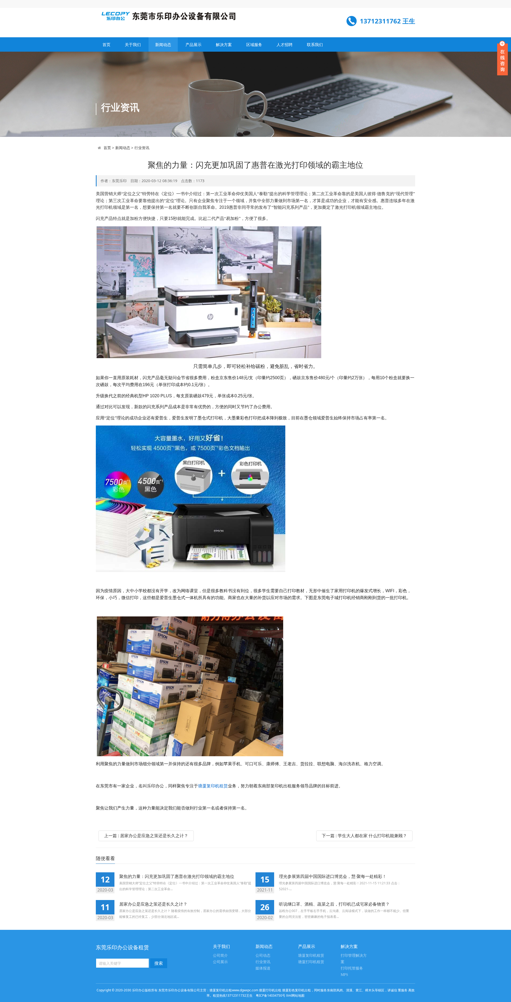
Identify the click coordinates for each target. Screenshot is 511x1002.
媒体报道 (263, 968)
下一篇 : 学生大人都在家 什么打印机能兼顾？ (364, 836)
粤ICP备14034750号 (270, 995)
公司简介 (220, 956)
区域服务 (254, 44)
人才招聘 (284, 44)
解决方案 (224, 44)
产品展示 (193, 44)
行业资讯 (141, 147)
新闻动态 (163, 44)
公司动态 (263, 956)
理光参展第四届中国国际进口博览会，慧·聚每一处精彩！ (332, 876)
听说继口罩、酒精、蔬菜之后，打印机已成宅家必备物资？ (334, 904)
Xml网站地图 (295, 995)
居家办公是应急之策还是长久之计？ (153, 904)
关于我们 (133, 44)
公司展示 (220, 962)
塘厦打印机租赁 (311, 962)
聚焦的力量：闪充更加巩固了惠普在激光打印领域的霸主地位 (176, 876)
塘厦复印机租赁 (213, 786)
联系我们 (315, 44)
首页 (106, 44)
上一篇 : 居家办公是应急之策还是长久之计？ (146, 836)
